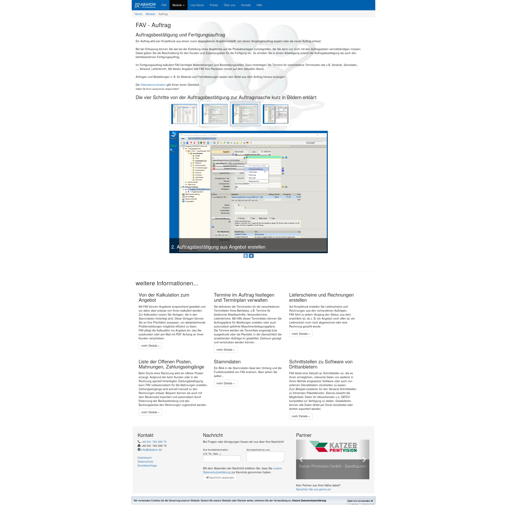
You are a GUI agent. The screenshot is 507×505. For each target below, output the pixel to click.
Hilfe (259, 5)
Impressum (145, 458)
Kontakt (246, 5)
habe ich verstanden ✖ (360, 501)
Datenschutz (145, 462)
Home (138, 14)
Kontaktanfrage (147, 466)
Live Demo (197, 5)
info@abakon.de (151, 450)
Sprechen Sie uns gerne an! (313, 489)
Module (177, 5)
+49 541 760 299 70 (154, 442)
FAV (164, 5)
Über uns (229, 5)
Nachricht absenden (221, 478)
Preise (214, 5)
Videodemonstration (153, 85)
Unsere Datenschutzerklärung (309, 500)
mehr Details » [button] (150, 346)
